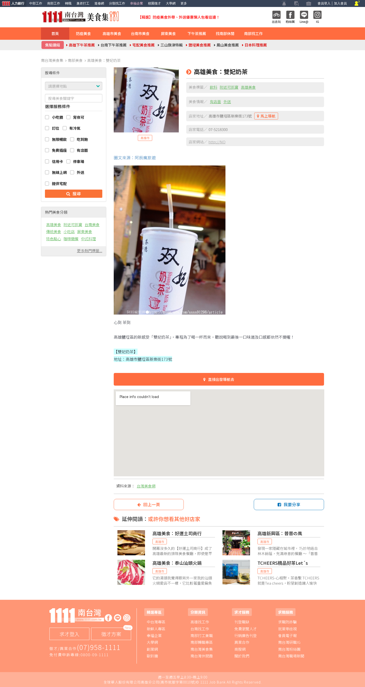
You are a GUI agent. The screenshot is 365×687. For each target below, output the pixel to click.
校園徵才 (154, 3)
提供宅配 (59, 183)
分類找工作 (117, 3)
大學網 (171, 3)
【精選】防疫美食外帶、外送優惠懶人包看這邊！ (179, 17)
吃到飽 (82, 139)
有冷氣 (74, 128)
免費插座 (59, 150)
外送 (80, 172)
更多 (184, 3)
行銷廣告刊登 (245, 635)
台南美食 (92, 224)
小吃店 (69, 231)
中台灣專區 (156, 621)
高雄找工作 (199, 621)
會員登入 (324, 3)
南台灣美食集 (201, 649)
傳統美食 (53, 231)
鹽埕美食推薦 (199, 44)
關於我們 (241, 655)
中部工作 (35, 3)
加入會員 (340, 3)
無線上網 (59, 172)
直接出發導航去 (221, 379)
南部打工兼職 (201, 635)
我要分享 (292, 504)
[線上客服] (357, 3)
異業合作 (241, 642)
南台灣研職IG (289, 642)
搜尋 (77, 194)
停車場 (78, 161)
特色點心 (53, 238)
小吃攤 (57, 117)
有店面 (82, 150)
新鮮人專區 (156, 628)
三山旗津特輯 (171, 44)
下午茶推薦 (196, 33)
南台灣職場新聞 (291, 655)
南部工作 (53, 3)
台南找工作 (199, 628)
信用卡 (57, 161)
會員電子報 (287, 635)
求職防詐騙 (287, 621)
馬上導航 (267, 116)
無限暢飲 (59, 139)
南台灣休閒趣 (201, 655)
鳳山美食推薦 (228, 44)
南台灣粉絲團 (289, 649)
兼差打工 (82, 3)
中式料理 (88, 238)
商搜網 (240, 649)
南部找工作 (253, 33)
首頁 (55, 33)
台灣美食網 (146, 485)
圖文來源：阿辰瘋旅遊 (135, 158)
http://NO (217, 141)
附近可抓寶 (73, 224)
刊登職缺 (241, 621)
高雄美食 (53, 224)
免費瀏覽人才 (245, 628)
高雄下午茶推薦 (82, 44)
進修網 (99, 3)
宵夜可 (78, 117)
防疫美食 (83, 33)
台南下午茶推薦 (114, 44)
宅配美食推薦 (143, 44)
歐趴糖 (152, 655)
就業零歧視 (287, 628)
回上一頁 (151, 504)
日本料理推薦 (256, 44)
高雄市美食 (112, 33)
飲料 (213, 87)
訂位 (55, 128)
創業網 (152, 649)
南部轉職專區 (201, 642)
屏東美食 (168, 33)
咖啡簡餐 (71, 238)
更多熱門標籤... (89, 250)
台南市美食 (140, 33)
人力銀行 (12, 3)
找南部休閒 (225, 33)
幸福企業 (136, 3)
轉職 (68, 3)
